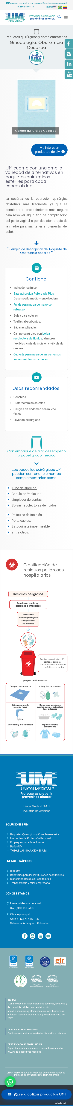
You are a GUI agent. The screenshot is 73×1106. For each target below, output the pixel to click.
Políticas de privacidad (26, 1075)
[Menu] (66, 17)
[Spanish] (65, 7)
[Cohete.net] (60, 1103)
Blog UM (15, 870)
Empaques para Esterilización (27, 842)
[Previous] (13, 108)
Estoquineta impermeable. (31, 526)
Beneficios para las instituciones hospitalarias (37, 874)
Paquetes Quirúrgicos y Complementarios (35, 834)
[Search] (57, 17)
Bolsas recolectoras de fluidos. (34, 505)
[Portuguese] (60, 7)
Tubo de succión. (24, 488)
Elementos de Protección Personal (30, 838)
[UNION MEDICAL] (30, 17)
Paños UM (16, 846)
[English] (55, 7)
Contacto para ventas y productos (24, 3)
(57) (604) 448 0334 (22, 907)
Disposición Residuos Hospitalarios (30, 878)
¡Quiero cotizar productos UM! (36, 1094)
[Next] (59, 108)
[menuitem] (57, 17)
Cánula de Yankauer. (26, 494)
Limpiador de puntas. (27, 499)
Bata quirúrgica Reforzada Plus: (33, 293)
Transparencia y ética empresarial (30, 882)
